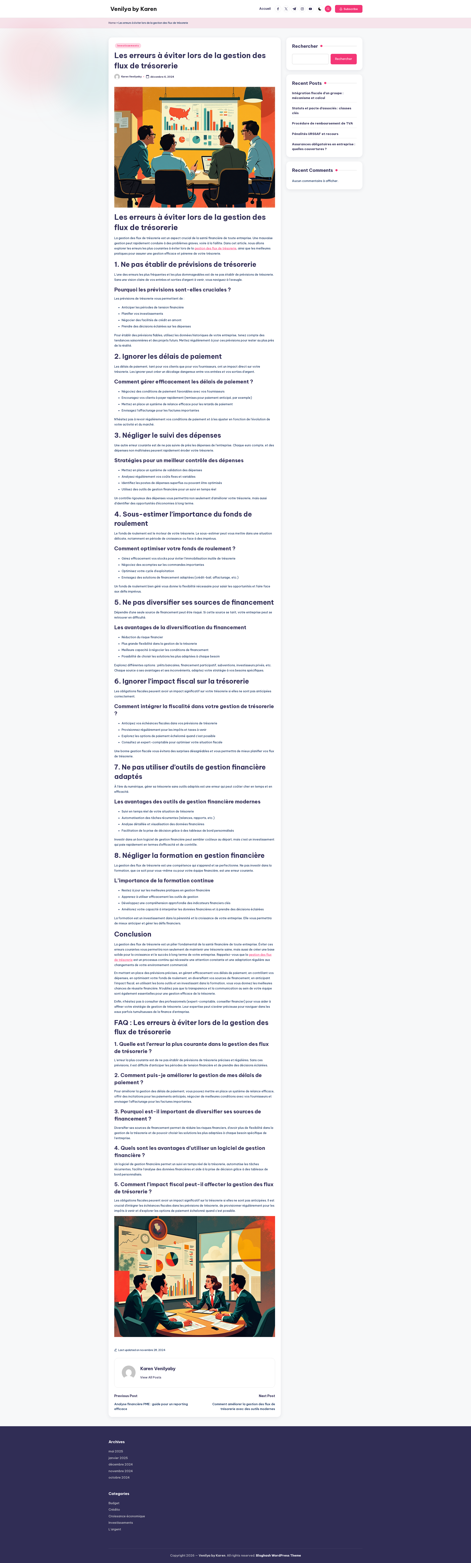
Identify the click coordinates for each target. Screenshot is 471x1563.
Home (112, 23)
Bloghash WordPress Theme (278, 1555)
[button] (348, 9)
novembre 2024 (121, 1471)
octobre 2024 (119, 1477)
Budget (114, 1503)
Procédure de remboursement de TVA (322, 123)
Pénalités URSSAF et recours (315, 134)
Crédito (114, 1510)
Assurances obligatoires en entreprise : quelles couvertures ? (323, 146)
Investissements (128, 45)
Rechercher (305, 46)
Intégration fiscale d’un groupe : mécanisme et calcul (317, 95)
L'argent (115, 1529)
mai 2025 (116, 1451)
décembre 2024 (121, 1464)
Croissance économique (127, 1516)
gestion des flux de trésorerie (215, 248)
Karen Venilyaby (158, 1368)
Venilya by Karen (133, 8)
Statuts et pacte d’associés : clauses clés (321, 110)
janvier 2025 (118, 1458)
